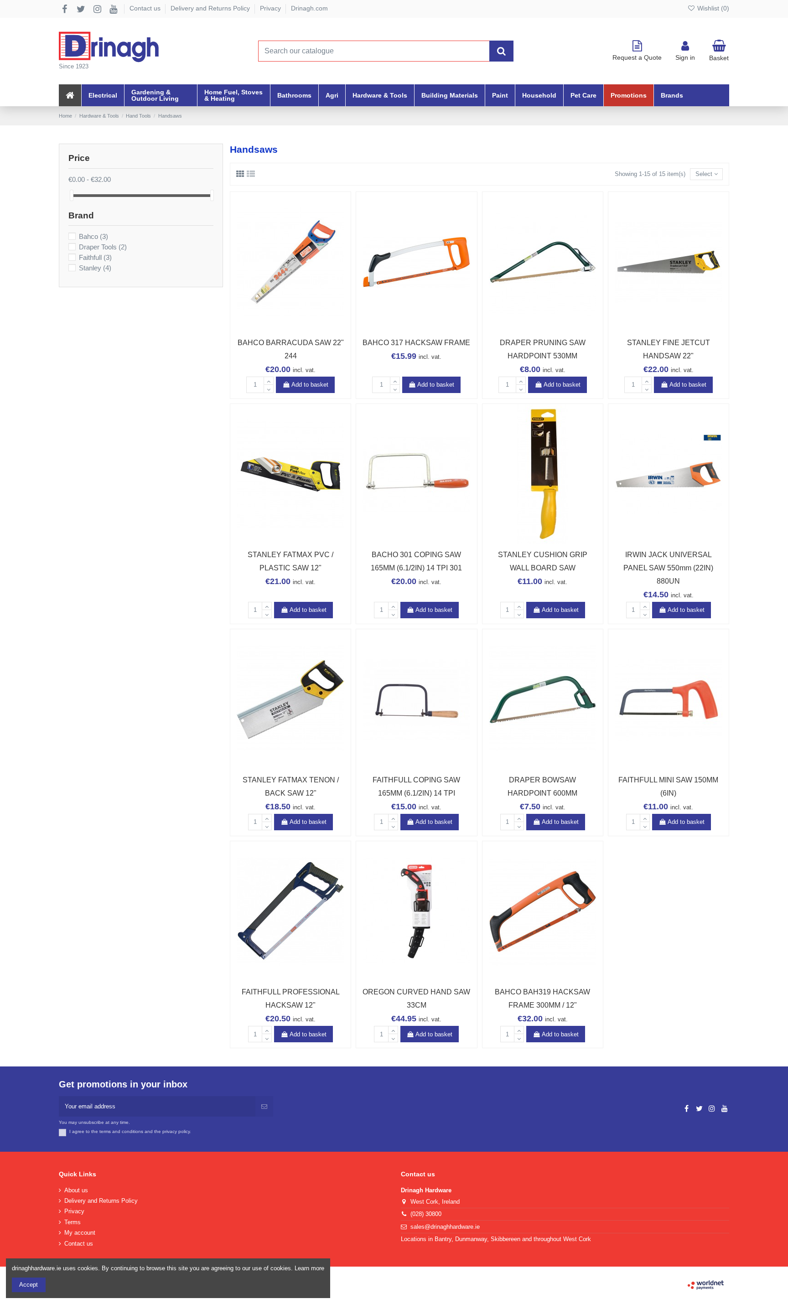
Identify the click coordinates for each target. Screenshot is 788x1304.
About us (76, 1190)
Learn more (309, 1268)
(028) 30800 (425, 1214)
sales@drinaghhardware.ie (445, 1226)
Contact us (146, 8)
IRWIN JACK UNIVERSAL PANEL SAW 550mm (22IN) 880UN (668, 568)
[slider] (71, 195)
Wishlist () (712, 8)
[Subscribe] (264, 1106)
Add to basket (309, 384)
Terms (72, 1222)
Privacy (271, 8)
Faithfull (95, 257)
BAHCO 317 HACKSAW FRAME (416, 343)
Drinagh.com (309, 8)
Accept (28, 1284)
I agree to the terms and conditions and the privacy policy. (130, 1131)
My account (79, 1232)
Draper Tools (103, 247)
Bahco (93, 236)
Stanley (95, 268)
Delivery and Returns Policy (211, 8)
